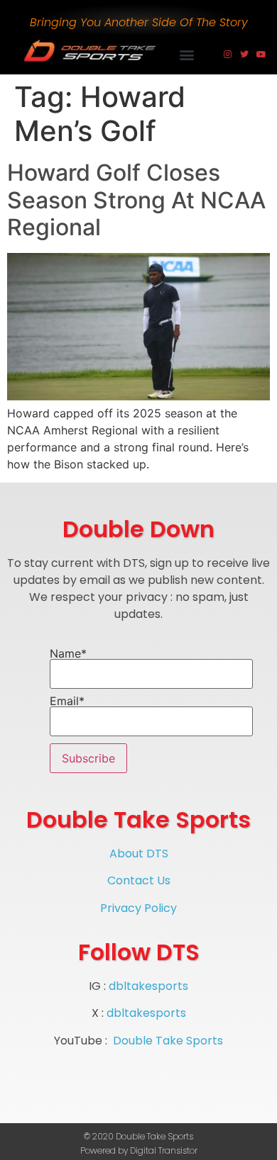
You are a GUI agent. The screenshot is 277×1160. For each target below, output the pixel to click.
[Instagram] (227, 54)
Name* (68, 654)
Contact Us (138, 880)
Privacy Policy (138, 908)
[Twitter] (244, 54)
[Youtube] (261, 54)
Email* (67, 701)
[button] (187, 54)
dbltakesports (148, 986)
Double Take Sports (168, 1040)
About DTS (138, 853)
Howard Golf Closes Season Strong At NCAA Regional (136, 200)
